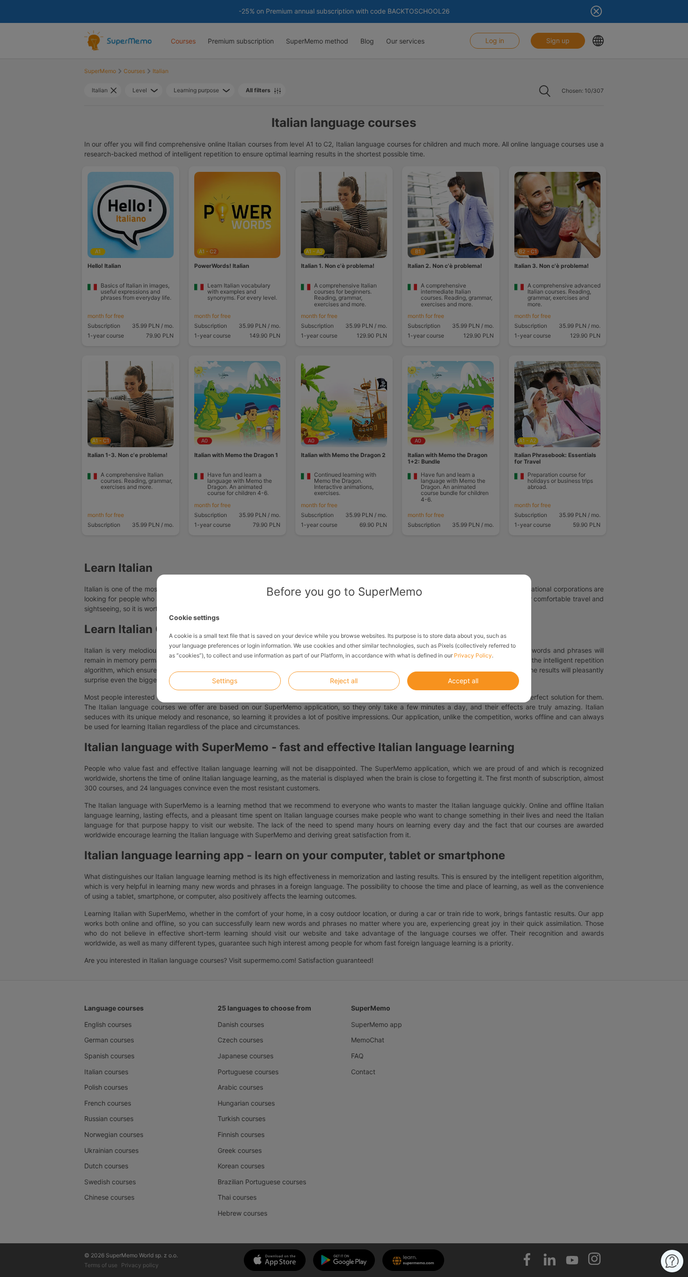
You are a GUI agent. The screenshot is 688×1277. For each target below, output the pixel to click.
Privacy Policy (473, 655)
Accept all (463, 681)
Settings (224, 681)
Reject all (344, 681)
